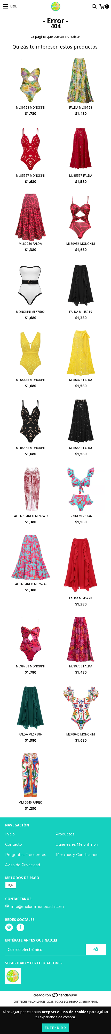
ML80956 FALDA (30, 244)
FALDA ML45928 (80, 598)
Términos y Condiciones (77, 854)
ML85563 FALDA (80, 448)
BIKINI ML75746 (81, 516)
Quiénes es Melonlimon (77, 844)
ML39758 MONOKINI (30, 107)
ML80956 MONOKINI (80, 244)
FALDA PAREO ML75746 (30, 584)
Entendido (55, 1028)
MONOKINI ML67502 (30, 312)
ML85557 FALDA (80, 176)
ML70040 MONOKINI (80, 734)
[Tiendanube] (55, 996)
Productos (65, 834)
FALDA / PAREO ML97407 (30, 516)
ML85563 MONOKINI (30, 448)
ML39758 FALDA (80, 666)
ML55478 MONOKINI (30, 380)
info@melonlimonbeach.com (37, 906)
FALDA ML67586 (30, 734)
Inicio (10, 834)
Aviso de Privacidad (22, 865)
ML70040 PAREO (30, 802)
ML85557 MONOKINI (30, 176)
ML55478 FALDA (80, 380)
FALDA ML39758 (80, 107)
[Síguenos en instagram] (9, 927)
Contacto (13, 844)
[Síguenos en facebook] (20, 927)
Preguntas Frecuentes (25, 854)
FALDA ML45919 (80, 312)
